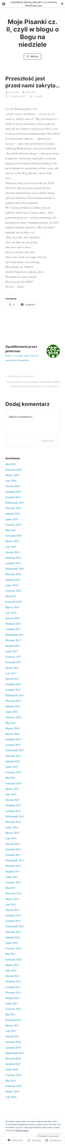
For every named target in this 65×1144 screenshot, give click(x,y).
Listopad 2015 (12, 744)
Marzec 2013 (12, 899)
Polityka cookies (22, 1130)
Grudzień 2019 (13, 491)
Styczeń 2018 (12, 618)
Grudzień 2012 (13, 915)
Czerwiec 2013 (13, 882)
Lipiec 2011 (11, 1003)
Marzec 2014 (12, 832)
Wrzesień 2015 (13, 755)
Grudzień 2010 (13, 1042)
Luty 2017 (10, 673)
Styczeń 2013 (12, 910)
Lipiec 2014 (11, 827)
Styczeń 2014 (12, 844)
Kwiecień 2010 (13, 1086)
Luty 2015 (10, 794)
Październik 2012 (14, 926)
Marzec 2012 (12, 965)
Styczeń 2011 (12, 1036)
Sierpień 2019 (12, 513)
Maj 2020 (10, 464)
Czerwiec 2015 (13, 772)
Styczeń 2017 (12, 678)
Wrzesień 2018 (13, 574)
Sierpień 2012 (12, 937)
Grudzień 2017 (13, 623)
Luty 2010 (10, 1097)
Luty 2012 (10, 970)
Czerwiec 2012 (13, 948)
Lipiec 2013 (11, 877)
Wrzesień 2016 (13, 700)
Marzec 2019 (12, 541)
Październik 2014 (14, 816)
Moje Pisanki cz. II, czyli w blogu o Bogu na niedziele (32, 33)
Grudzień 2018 (13, 557)
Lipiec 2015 (11, 766)
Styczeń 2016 (12, 733)
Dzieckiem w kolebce (19, 377)
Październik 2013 (14, 860)
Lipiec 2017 (11, 651)
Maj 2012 (10, 953)
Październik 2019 (14, 502)
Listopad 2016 (12, 689)
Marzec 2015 (12, 788)
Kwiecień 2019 (13, 535)
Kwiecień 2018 (13, 601)
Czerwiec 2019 (13, 524)
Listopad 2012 (12, 920)
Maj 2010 (10, 1080)
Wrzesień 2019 (13, 508)
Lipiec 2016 (11, 711)
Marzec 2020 (12, 475)
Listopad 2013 (12, 854)
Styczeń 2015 (12, 799)
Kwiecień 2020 (13, 469)
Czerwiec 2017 (13, 656)
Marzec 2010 (12, 1091)
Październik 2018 (14, 568)
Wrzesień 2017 (13, 640)
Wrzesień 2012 (13, 932)
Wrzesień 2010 (13, 1058)
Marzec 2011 (12, 1025)
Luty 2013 (10, 904)
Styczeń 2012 (12, 976)
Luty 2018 (10, 612)
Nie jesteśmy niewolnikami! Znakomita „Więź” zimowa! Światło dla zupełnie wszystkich (32, 384)
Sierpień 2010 (12, 1064)
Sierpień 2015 (12, 761)
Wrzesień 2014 (13, 821)
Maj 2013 (10, 887)
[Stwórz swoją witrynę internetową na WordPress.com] (32, 3)
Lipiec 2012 (11, 943)
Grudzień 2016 (13, 684)
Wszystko (31, 92)
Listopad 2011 (12, 987)
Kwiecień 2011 (13, 1020)
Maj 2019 (10, 530)
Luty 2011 (10, 1031)
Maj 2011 (10, 1014)
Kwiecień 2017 (13, 662)
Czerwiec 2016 (13, 717)
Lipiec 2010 (11, 1069)
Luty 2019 (10, 546)
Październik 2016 (14, 695)
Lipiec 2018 (11, 585)
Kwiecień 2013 (13, 893)
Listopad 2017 (12, 629)
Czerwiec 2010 (13, 1075)
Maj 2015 (10, 777)
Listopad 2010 (12, 1047)
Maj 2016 (10, 722)
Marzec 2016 (12, 728)
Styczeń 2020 (12, 486)
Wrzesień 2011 (13, 992)
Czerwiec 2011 (13, 1009)
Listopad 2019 (12, 497)
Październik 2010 (14, 1053)
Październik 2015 (14, 750)
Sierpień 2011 (12, 998)
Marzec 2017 (12, 667)
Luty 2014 (10, 838)
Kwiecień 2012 (13, 959)
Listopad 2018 (12, 563)
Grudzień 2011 (13, 981)
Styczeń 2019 (12, 552)
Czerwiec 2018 (13, 590)
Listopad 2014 (12, 811)
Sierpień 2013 (12, 871)
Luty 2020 (10, 480)
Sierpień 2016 (12, 706)
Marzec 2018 (12, 607)
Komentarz (48, 440)
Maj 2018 (10, 596)
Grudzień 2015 (13, 739)
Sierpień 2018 (12, 579)
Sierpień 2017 (12, 645)
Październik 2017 (14, 634)
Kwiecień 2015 (13, 783)
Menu (34, 56)
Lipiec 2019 (11, 519)
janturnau (14, 92)
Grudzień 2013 (13, 849)
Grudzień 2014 (13, 805)
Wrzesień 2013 (13, 865)
